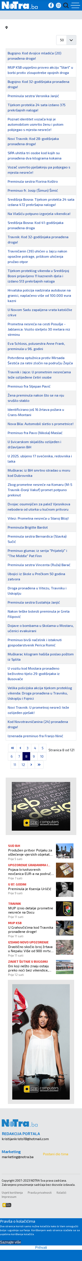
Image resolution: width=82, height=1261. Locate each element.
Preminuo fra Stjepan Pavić (29, 386)
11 (15, 764)
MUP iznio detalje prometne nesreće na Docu (30, 910)
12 (23, 764)
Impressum (9, 1196)
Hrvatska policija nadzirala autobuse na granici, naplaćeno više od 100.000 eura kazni (39, 295)
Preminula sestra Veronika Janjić (33, 96)
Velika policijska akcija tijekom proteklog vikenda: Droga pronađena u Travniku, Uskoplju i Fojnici (40, 693)
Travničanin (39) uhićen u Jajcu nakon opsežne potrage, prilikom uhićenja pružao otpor (37, 256)
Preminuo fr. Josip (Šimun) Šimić (33, 190)
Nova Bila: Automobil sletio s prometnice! (40, 424)
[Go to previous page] (20, 748)
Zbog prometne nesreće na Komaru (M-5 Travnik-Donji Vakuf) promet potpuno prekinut (40, 489)
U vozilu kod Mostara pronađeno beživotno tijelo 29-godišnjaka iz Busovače (34, 673)
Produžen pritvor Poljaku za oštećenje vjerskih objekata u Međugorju (30, 852)
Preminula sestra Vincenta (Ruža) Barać (39, 565)
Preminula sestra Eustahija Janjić (34, 602)
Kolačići (61, 1192)
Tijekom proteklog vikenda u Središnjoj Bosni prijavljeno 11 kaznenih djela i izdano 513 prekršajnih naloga (38, 275)
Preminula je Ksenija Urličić (29, 889)
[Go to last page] (39, 764)
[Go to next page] (31, 764)
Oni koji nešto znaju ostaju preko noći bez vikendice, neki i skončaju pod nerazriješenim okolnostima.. (31, 968)
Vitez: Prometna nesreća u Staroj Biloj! (38, 518)
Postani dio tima (55, 1154)
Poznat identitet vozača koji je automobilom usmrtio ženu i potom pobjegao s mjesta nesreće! (35, 124)
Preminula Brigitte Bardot (28, 527)
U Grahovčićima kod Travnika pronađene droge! (30, 929)
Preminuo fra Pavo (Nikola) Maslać (35, 433)
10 (42, 756)
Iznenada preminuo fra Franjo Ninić (35, 736)
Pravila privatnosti (40, 1192)
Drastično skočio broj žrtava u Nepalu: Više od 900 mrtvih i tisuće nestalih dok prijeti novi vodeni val (30, 948)
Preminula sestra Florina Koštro (33, 181)
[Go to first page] (12, 748)
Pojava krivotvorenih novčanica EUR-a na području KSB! (31, 871)
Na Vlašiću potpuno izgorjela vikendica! (39, 213)
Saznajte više (10, 1242)
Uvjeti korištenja (12, 1192)
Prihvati (41, 1247)
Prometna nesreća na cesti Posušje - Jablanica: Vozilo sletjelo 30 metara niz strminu (39, 329)
